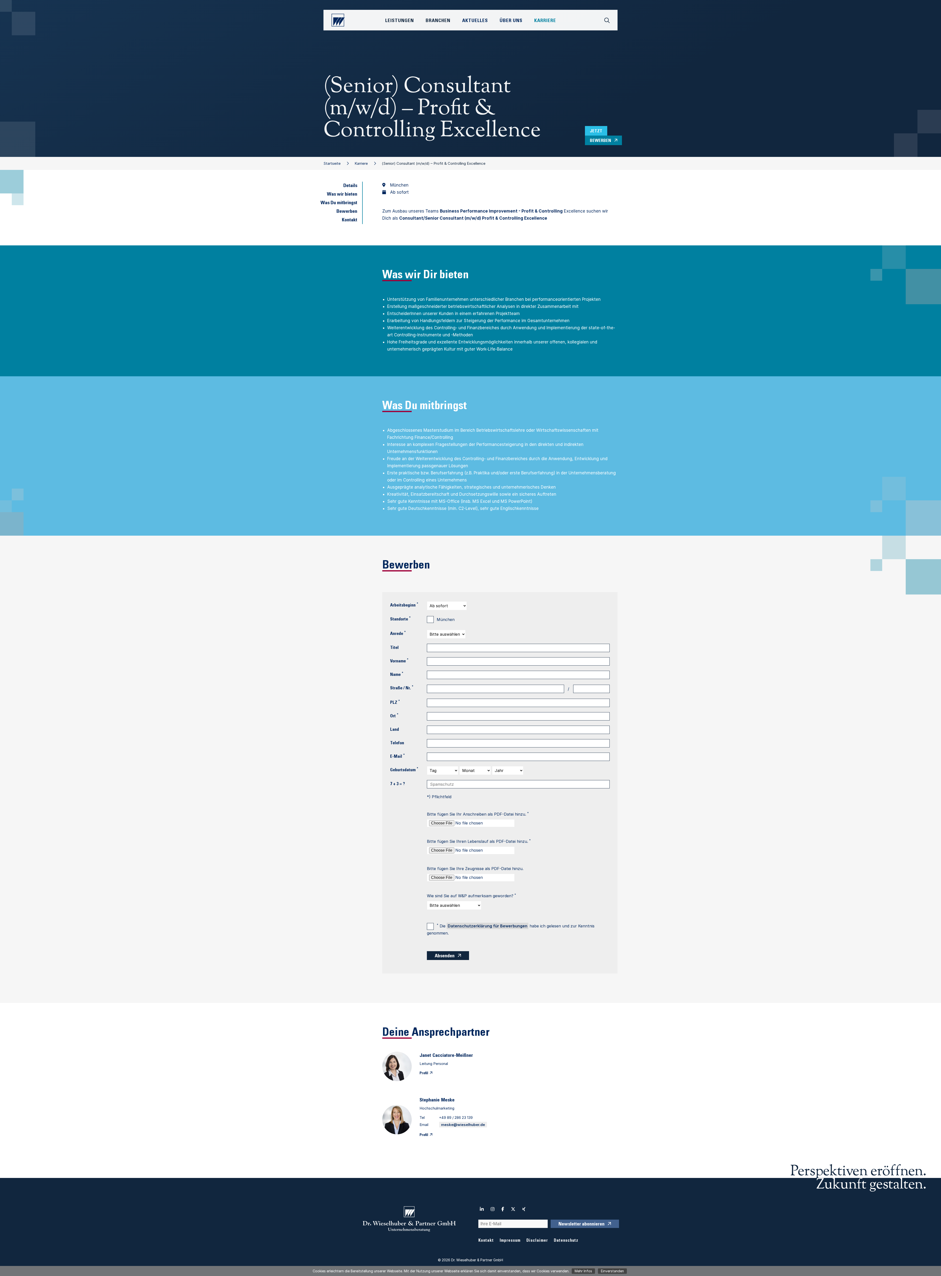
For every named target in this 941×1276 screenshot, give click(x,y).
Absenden (445, 956)
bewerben (600, 141)
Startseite (332, 163)
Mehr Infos (583, 1271)
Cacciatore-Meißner (453, 1055)
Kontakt (349, 220)
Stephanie (430, 1100)
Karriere (361, 163)
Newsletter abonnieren (581, 1224)
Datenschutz (566, 1241)
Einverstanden (612, 1271)
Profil (424, 1073)
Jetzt (596, 131)
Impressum (510, 1241)
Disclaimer (537, 1241)
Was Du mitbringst (339, 203)
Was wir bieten (342, 194)
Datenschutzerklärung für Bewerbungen (487, 925)
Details (350, 186)
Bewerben (346, 211)
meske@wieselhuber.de (463, 1124)
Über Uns (511, 21)
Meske (448, 1100)
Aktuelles (475, 21)
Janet (425, 1055)
